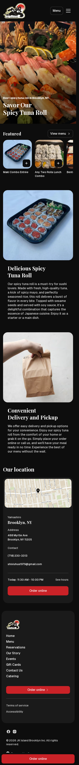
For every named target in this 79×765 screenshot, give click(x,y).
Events (11, 659)
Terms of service (17, 705)
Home (10, 636)
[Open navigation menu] (68, 11)
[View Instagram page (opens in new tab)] (14, 731)
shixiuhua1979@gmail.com (25, 565)
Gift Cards (13, 665)
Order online (38, 591)
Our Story (13, 653)
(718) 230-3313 (17, 556)
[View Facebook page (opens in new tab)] (8, 731)
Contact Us (14, 670)
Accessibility (14, 711)
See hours (61, 579)
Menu (57, 11)
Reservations (15, 647)
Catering (12, 676)
